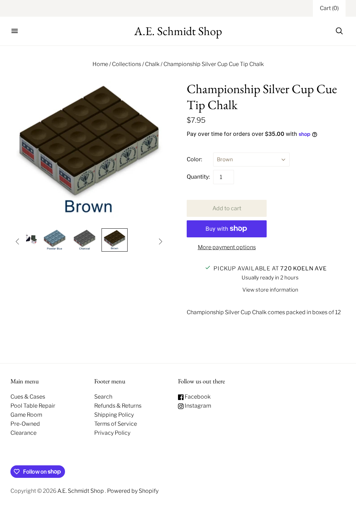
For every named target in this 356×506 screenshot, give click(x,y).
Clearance (23, 433)
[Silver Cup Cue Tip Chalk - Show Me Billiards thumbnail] (54, 240)
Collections (126, 64)
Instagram (197, 405)
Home (100, 64)
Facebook (197, 396)
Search (103, 396)
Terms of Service (115, 424)
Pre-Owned (25, 424)
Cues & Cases (27, 396)
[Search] (339, 31)
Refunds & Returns (117, 405)
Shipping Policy (114, 414)
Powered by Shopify (133, 491)
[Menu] (14, 31)
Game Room (26, 414)
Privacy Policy (112, 433)
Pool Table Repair (32, 405)
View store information (270, 290)
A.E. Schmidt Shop (81, 491)
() (329, 8)
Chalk (152, 64)
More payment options (227, 247)
